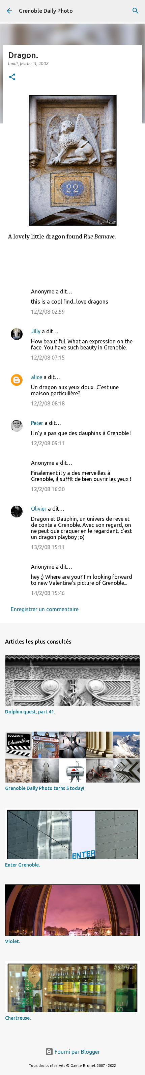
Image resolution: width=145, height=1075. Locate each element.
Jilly (35, 331)
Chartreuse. (18, 1018)
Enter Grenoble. (22, 865)
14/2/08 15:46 (48, 593)
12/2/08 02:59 (48, 312)
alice (36, 377)
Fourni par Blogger (76, 1052)
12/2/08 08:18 (48, 403)
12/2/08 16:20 (48, 489)
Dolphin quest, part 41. (30, 711)
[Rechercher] (136, 11)
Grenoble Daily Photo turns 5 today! (44, 788)
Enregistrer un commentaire (45, 609)
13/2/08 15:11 (48, 547)
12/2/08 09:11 (48, 443)
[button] (12, 77)
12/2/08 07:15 (48, 358)
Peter (37, 423)
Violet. (12, 941)
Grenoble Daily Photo (46, 11)
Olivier (39, 509)
